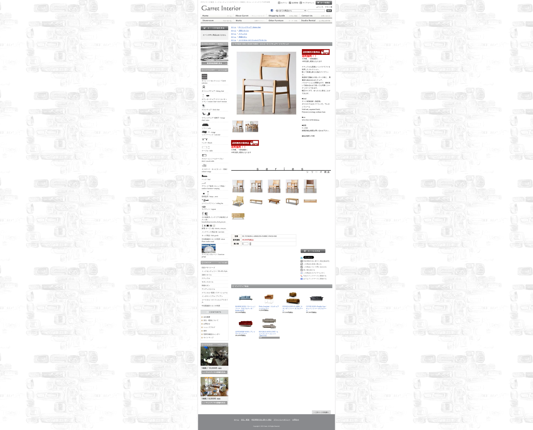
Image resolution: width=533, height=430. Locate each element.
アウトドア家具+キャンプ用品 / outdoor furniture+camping (213, 187)
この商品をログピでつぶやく (314, 273)
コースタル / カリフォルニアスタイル (215, 301)
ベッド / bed (206, 179)
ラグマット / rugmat (209, 209)
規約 (205, 331)
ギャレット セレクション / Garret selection (214, 82)
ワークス (249, 20)
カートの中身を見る (214, 28)
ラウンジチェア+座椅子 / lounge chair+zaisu (213, 119)
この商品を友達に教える (312, 264)
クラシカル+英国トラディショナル (215, 293)
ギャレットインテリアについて (249, 15)
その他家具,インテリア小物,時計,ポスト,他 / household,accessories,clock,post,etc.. (215, 219)
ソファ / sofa (206, 128)
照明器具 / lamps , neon (210, 197)
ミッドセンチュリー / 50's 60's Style (214, 271)
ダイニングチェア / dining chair (213, 91)
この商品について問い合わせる (315, 267)
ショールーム (217, 20)
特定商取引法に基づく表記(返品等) (316, 261)
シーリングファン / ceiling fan (212, 203)
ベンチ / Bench (207, 143)
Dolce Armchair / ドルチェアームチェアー (269, 307)
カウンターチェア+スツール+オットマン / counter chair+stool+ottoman (214, 100)
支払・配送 (245, 420)
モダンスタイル (207, 282)
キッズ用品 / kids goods (210, 236)
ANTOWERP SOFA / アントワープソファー (245, 333)
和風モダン (206, 285)
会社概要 (206, 317)
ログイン (284, 3)
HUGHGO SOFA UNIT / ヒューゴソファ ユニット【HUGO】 (268, 334)
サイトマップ (208, 338)
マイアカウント (308, 3)
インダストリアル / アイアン (212, 296)
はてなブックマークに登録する (315, 279)
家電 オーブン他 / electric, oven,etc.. (214, 228)
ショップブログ (209, 327)
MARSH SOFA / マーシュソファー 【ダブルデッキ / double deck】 (245, 308)
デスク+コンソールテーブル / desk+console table (212, 160)
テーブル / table (207, 151)
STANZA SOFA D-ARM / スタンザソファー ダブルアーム (292, 308)
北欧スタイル (207, 275)
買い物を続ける (309, 270)
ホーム (217, 15)
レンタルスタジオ (315, 20)
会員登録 (295, 3)
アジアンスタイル (208, 289)
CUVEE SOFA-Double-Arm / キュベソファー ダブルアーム (316, 308)
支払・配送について (282, 15)
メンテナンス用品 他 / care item (213, 232)
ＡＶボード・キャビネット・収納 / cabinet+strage (214, 170)
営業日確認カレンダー (211, 334)
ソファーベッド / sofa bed (211, 135)
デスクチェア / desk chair (211, 110)
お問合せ (315, 15)
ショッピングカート (323, 3)
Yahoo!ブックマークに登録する (314, 276)
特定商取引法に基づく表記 (261, 420)
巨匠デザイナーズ (208, 268)
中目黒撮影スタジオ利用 (211, 306)
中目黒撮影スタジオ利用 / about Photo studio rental (213, 240)
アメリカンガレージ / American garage (213, 255)
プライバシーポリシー (282, 420)
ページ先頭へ (321, 412)
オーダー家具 (282, 20)
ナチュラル (206, 278)
